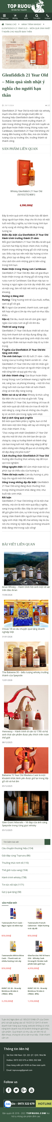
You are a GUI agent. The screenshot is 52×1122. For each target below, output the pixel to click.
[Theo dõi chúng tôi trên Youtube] (24, 1090)
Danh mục (4, 18)
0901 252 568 (35, 1060)
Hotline (47, 18)
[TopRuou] (26, 6)
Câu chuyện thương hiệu (17, 848)
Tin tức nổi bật (13, 884)
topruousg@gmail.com (22, 1070)
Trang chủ (11, 24)
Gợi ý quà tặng (11, 892)
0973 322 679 (20, 1060)
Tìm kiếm (36, 18)
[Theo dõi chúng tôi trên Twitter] (16, 1090)
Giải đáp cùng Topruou (16, 855)
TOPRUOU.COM (36, 1113)
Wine (26, 18)
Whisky (15, 18)
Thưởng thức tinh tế (15, 862)
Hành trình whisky (31, 24)
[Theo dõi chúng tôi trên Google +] (31, 1090)
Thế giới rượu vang (15, 870)
